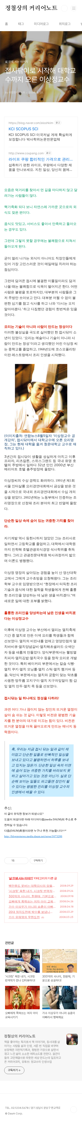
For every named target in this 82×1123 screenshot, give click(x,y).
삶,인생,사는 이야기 (21, 878)
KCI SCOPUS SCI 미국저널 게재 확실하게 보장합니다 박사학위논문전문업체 (40, 137)
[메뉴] (74, 8)
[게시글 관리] (23, 861)
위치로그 (65, 24)
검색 (64, 8)
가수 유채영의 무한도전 (24, 917)
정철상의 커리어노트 (31, 8)
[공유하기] (18, 861)
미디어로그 (41, 24)
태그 (21, 24)
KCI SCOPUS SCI (23, 129)
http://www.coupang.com (26, 153)
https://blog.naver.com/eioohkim (31, 123)
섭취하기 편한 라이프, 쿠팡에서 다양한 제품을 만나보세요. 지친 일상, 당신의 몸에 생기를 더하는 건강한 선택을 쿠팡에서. (40, 167)
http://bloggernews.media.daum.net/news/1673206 (33, 836)
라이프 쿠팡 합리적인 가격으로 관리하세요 (41, 159)
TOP (73, 1109)
